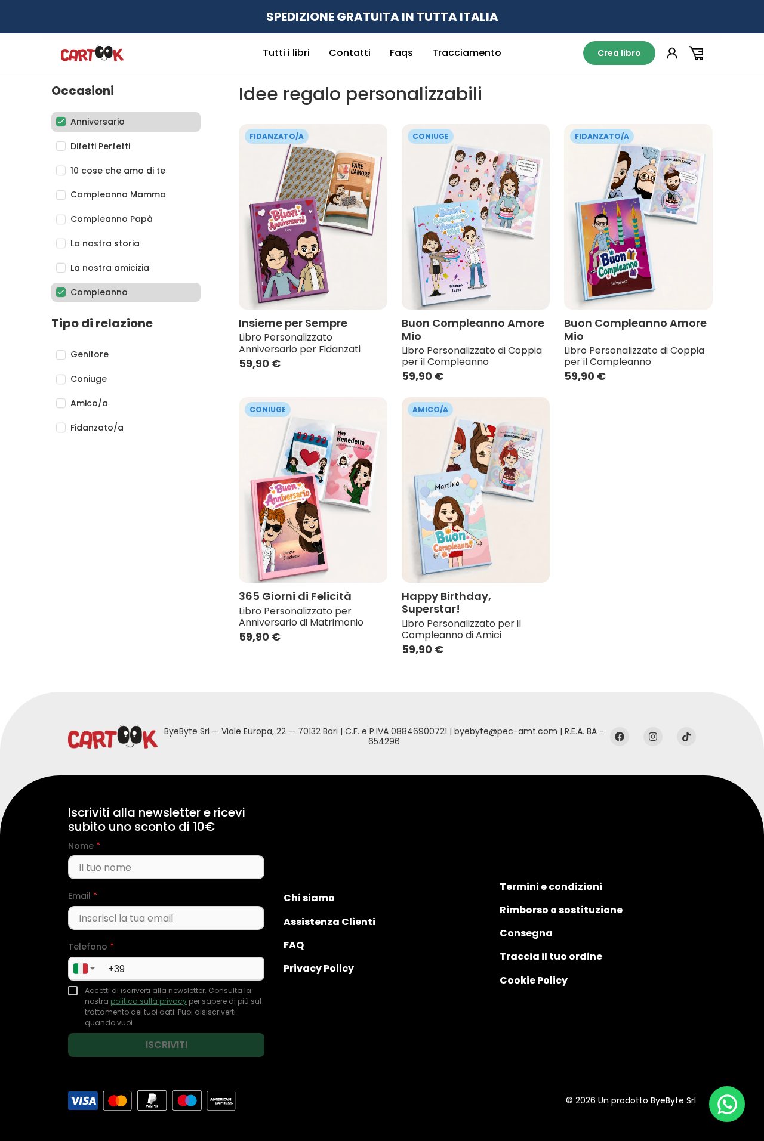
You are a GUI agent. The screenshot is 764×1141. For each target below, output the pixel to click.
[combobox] (83, 969)
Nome (84, 846)
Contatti (350, 53)
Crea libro (619, 53)
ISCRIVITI (166, 1045)
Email (82, 896)
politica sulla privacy (148, 1001)
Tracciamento (466, 53)
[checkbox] (73, 990)
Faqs (401, 53)
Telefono (91, 947)
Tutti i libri (286, 53)
